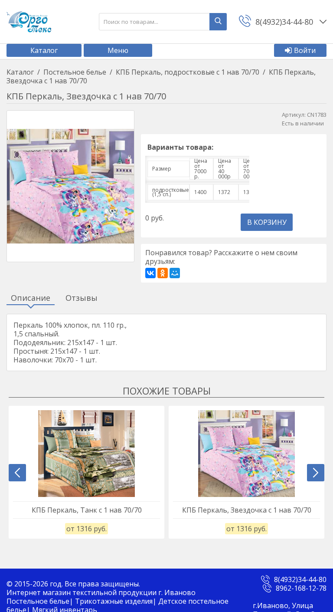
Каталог (44, 50)
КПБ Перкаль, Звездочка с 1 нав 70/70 (246, 510)
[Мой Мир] (175, 273)
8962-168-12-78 (301, 588)
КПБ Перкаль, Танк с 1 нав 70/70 (87, 510)
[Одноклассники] (162, 273)
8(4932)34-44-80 (300, 579)
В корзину (267, 222)
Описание (30, 298)
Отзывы (81, 298)
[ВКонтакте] (150, 273)
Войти (305, 50)
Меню (118, 50)
